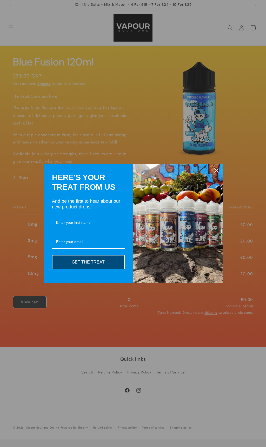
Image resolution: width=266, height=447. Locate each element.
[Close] (216, 170)
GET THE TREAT (88, 262)
